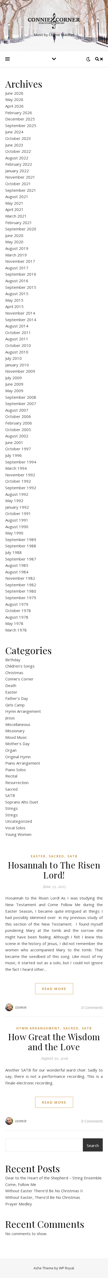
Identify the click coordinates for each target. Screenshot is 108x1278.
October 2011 (18, 332)
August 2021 (16, 196)
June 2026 (14, 93)
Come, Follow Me (20, 1184)
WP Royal (66, 1268)
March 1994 (16, 468)
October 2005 (18, 429)
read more (54, 988)
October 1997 (18, 448)
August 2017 (16, 267)
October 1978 (18, 610)
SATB (10, 795)
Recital (11, 776)
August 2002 (16, 435)
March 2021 (16, 216)
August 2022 (16, 157)
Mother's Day (17, 743)
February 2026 (18, 112)
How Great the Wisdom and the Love (54, 1041)
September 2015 (20, 287)
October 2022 (18, 151)
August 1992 (16, 494)
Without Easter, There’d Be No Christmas (42, 1197)
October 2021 (18, 183)
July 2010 (13, 358)
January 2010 (17, 364)
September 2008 (20, 397)
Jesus (10, 717)
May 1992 (14, 500)
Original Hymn (18, 756)
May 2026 (14, 99)
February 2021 (18, 222)
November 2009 (20, 371)
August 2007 (16, 410)
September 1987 (20, 559)
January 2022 (17, 170)
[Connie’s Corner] (54, 21)
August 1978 (16, 617)
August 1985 (16, 565)
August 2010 (16, 352)
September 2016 (20, 274)
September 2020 (20, 228)
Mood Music (16, 737)
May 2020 (14, 241)
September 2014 (20, 319)
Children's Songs (20, 666)
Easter (11, 692)
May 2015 (14, 300)
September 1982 (20, 584)
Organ (11, 750)
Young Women (18, 834)
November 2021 (20, 177)
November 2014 (20, 313)
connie (21, 1007)
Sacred (11, 789)
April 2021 (14, 209)
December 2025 (20, 119)
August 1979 (16, 604)
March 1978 (16, 630)
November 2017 (20, 261)
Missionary (15, 730)
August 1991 (16, 520)
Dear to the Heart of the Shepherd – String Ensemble (53, 1177)
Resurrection (17, 782)
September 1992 (20, 487)
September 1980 (20, 591)
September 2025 (20, 125)
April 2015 (14, 306)
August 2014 (16, 326)
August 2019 (16, 248)
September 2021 (20, 190)
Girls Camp (15, 705)
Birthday (12, 659)
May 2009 (14, 390)
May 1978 (14, 623)
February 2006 (18, 423)
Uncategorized (18, 821)
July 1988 (13, 552)
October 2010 (18, 345)
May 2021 (14, 203)
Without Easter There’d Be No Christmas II (44, 1190)
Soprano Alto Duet (21, 802)
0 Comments (92, 1007)
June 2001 (14, 442)
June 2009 (14, 384)
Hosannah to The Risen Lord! (54, 870)
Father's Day (16, 698)
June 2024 (14, 131)
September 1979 (20, 597)
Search (93, 1145)
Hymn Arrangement (23, 711)
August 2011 (16, 338)
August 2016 (16, 280)
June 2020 (14, 235)
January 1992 (17, 507)
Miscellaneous (17, 724)
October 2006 (18, 416)
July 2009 (13, 377)
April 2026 (14, 106)
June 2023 (14, 145)
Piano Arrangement (22, 763)
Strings (11, 808)
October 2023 (18, 138)
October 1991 (18, 513)
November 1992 (20, 474)
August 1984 (16, 571)
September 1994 (20, 461)
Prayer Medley (18, 1203)
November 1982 (20, 578)
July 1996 (13, 455)
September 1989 (20, 539)
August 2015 (16, 293)
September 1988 (20, 545)
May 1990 (14, 533)
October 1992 (18, 481)
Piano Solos (15, 769)
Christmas (14, 672)
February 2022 (18, 164)
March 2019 (16, 254)
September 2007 (20, 403)
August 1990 (16, 526)
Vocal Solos (15, 827)
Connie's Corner (19, 678)
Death (10, 685)
